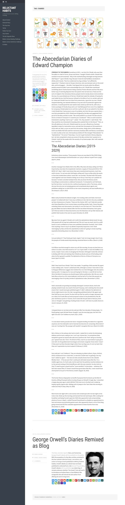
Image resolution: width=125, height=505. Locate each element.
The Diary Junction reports (60, 453)
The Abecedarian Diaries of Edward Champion (62, 62)
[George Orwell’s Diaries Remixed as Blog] (68, 429)
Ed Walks (5, 44)
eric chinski (42, 110)
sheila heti (37, 112)
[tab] (3, 2)
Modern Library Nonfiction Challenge (12, 42)
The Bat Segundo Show (9, 36)
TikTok (4, 28)
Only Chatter (6, 33)
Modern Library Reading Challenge (11, 39)
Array (63, 497)
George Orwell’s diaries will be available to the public (68, 455)
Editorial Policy (6, 22)
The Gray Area (6, 25)
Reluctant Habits (9, 9)
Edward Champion (48, 53)
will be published (66, 468)
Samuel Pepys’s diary (78, 466)
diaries (36, 110)
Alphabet (36, 105)
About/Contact (6, 20)
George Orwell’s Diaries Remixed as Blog (68, 442)
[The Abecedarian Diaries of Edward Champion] (68, 33)
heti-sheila (43, 105)
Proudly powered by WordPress (43, 497)
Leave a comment (38, 115)
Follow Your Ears (7, 31)
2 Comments (37, 461)
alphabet (36, 109)
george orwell (43, 457)
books (41, 109)
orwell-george (38, 454)
